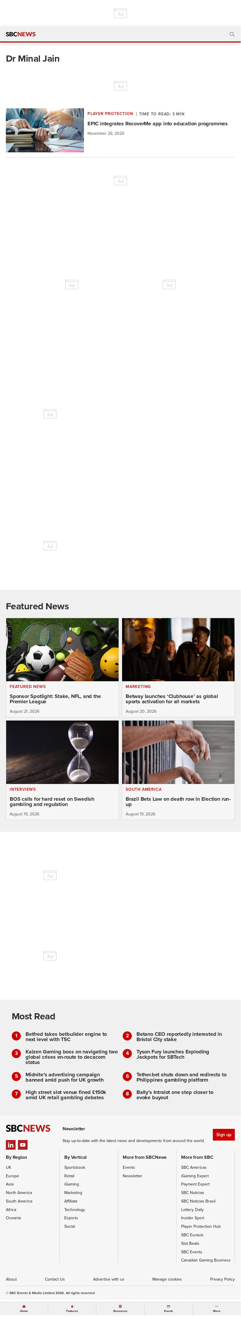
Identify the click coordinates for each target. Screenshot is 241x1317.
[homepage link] (21, 34)
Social (69, 1226)
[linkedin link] (11, 1145)
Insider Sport (192, 1218)
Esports (71, 1218)
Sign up (223, 1134)
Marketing (73, 1193)
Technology (74, 1210)
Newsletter (132, 1176)
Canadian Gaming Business (206, 1260)
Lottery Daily (192, 1210)
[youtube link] (23, 1145)
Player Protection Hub (201, 1226)
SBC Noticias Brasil (198, 1201)
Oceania (13, 1218)
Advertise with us (108, 1279)
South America (19, 1201)
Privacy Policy (222, 1279)
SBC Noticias (192, 1193)
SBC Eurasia (192, 1235)
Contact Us (55, 1279)
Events (129, 1167)
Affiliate (70, 1201)
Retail (69, 1176)
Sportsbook (74, 1167)
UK (8, 1167)
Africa (11, 1210)
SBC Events (191, 1252)
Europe (12, 1176)
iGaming (71, 1184)
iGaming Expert (195, 1176)
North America (19, 1193)
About (11, 1279)
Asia (10, 1184)
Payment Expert (195, 1184)
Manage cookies (167, 1279)
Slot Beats (190, 1243)
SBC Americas (194, 1167)
